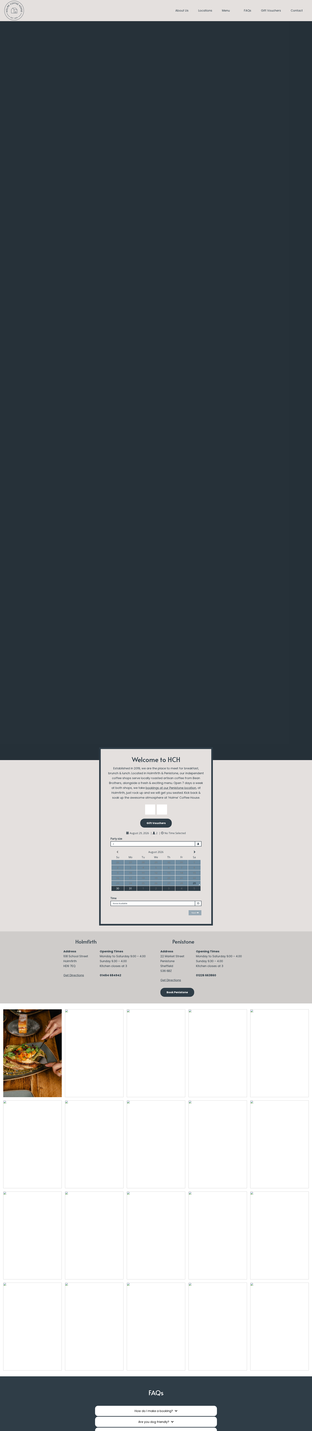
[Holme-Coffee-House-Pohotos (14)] (32, 1326)
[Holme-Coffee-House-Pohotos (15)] (156, 1326)
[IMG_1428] (94, 1053)
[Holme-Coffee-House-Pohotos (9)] (156, 1144)
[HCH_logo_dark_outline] (14, 10)
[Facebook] (42, 11)
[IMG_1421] (217, 1235)
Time (113, 898)
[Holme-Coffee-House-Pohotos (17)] (217, 1326)
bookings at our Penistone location (171, 788)
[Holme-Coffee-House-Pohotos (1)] (94, 1326)
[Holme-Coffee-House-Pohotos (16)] (156, 1235)
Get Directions (73, 975)
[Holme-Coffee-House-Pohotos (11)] (32, 1235)
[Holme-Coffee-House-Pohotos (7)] (217, 1144)
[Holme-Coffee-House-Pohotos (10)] (279, 1053)
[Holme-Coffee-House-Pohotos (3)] (94, 1144)
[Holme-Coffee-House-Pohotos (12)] (217, 1053)
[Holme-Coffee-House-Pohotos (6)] (279, 1235)
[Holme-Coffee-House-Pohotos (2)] (94, 1235)
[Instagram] (32, 11)
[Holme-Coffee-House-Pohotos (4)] (32, 1144)
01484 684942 (110, 975)
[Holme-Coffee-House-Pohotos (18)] (279, 1144)
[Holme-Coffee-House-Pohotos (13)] (32, 1053)
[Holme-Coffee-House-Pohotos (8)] (279, 1326)
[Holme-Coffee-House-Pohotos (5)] (156, 1053)
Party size (116, 838)
